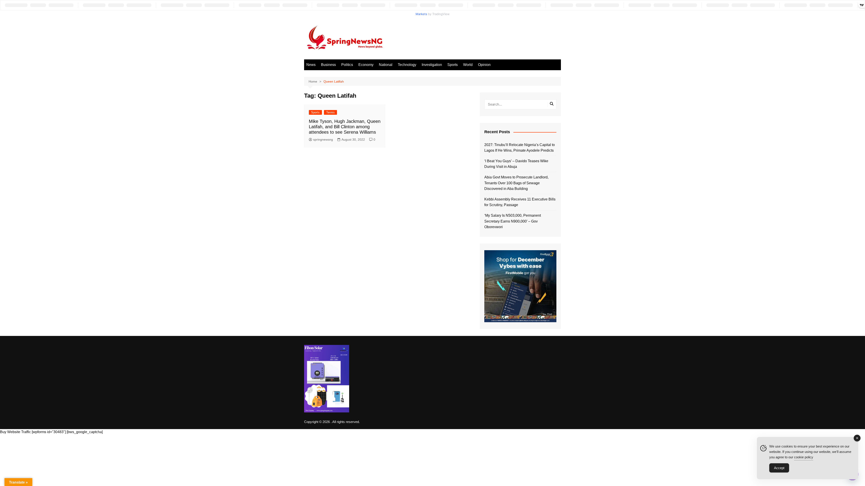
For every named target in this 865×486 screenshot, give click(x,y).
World (468, 65)
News (311, 65)
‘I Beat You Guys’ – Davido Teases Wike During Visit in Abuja (516, 164)
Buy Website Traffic (15, 432)
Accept (779, 468)
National (385, 65)
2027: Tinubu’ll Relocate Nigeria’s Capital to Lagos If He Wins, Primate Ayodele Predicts (519, 148)
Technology (407, 65)
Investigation (432, 65)
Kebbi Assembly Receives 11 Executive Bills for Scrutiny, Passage (519, 202)
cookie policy (803, 457)
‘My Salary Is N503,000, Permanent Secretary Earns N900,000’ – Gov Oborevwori (512, 221)
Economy (365, 65)
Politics (347, 65)
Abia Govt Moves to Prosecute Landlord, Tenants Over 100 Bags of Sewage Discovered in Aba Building (516, 183)
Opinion (484, 65)
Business (328, 65)
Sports (452, 65)
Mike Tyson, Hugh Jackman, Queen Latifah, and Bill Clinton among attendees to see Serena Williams (344, 127)
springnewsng (323, 139)
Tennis (330, 112)
